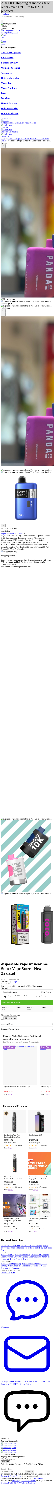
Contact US (5, 1272)
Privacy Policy (7, 1266)
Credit (3, 1257)
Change (48, 992)
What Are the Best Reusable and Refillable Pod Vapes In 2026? (13, 1178)
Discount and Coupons (40, 1254)
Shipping (17, 1257)
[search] (2, 21)
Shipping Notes (7, 1024)
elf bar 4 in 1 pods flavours (31, 1246)
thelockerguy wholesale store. (24, 1481)
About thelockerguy (9, 1263)
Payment (9, 1257)
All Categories (14, 1268)
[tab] (27, 567)
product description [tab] (8, 564)
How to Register (7, 1254)
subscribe (5, 1462)
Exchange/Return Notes (10, 1029)
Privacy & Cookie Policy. (11, 1476)
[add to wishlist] (2, 1019)
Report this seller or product (12, 533)
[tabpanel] (27, 763)
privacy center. (38, 1478)
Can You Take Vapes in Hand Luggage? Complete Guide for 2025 (38, 1178)
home (3, 138)
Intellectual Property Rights (17, 1259)
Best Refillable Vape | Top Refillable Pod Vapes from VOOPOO (12, 1136)
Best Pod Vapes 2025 (35, 1135)
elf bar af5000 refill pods (10, 1246)
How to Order (20, 1254)
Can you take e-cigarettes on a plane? (38, 1220)
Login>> (10, 1094)
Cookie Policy (36, 1266)
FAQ (13, 1272)
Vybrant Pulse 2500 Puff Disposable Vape (17, 1086)
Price (28, 1254)
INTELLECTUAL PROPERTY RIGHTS (18, 1483)
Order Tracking (35, 1257)
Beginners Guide (40, 1263)
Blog (19, 1263)
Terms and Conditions (22, 1266)
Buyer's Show (27, 1263)
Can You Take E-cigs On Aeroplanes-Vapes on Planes (12, 1220)
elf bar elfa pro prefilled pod (27, 1248)
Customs (24, 1257)
